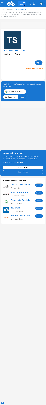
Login (23, 97)
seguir (38, 62)
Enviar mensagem (33, 68)
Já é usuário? (23, 172)
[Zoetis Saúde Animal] (7, 217)
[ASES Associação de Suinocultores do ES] (7, 186)
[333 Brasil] (7, 210)
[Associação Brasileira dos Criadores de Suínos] (7, 202)
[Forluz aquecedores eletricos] (7, 194)
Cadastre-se (11, 97)
